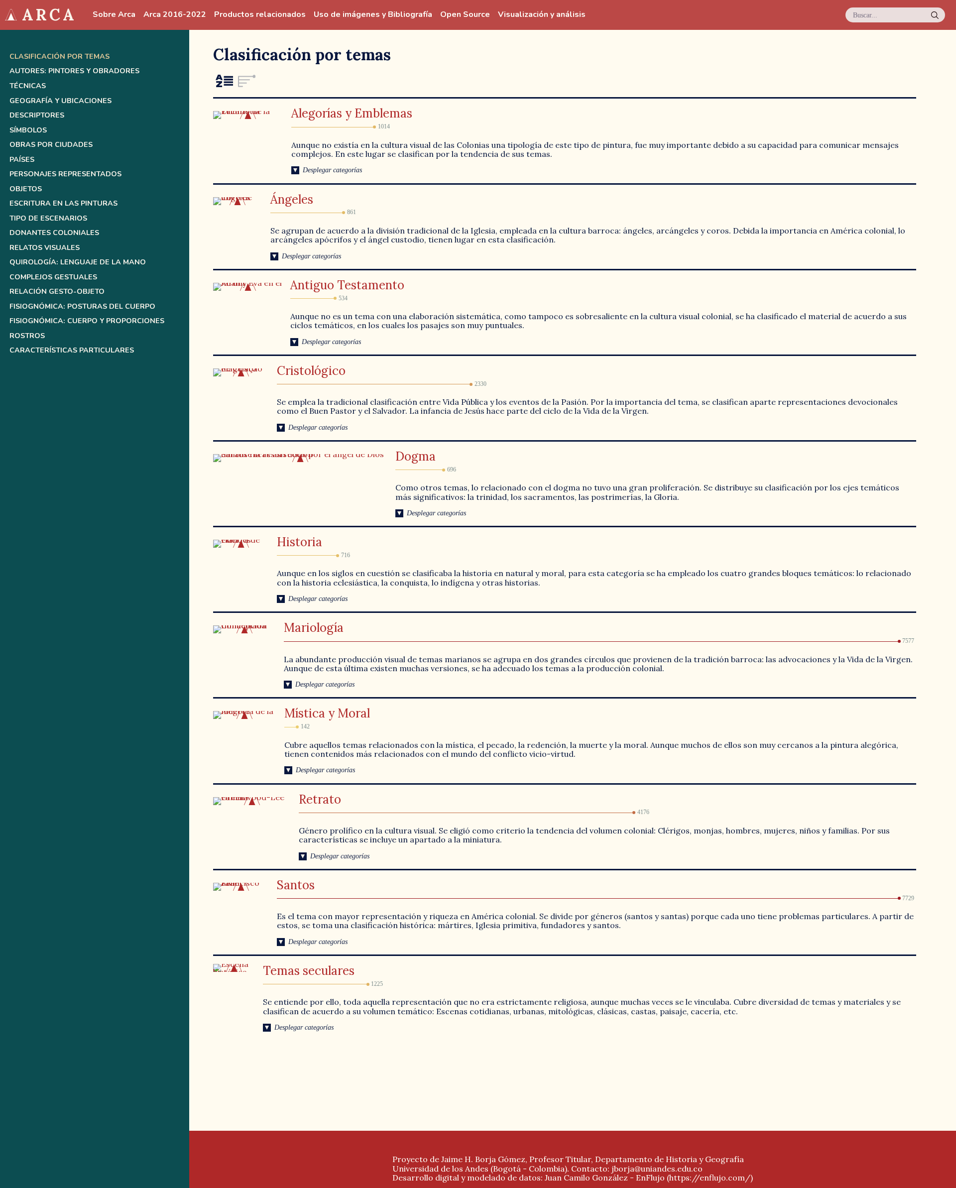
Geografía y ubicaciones (60, 101)
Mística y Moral (327, 713)
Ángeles (291, 199)
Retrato (320, 799)
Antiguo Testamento (347, 285)
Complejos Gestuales (53, 277)
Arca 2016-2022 (174, 14)
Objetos (25, 189)
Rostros (27, 336)
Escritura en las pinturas (63, 203)
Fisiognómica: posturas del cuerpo (82, 306)
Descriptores (36, 115)
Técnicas (27, 86)
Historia (299, 542)
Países (21, 159)
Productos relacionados (260, 14)
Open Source (465, 14)
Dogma (415, 456)
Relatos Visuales (44, 247)
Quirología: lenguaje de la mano (77, 262)
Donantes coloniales (54, 233)
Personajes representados (65, 174)
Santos (296, 885)
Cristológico (311, 370)
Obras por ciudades (51, 144)
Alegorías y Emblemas (351, 113)
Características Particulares (71, 350)
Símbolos (28, 130)
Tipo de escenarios (48, 218)
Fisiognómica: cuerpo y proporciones (86, 321)
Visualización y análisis (542, 14)
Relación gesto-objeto (57, 291)
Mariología (314, 627)
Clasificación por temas (59, 56)
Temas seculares (309, 970)
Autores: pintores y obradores (74, 71)
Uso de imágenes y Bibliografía (373, 14)
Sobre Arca (114, 14)
